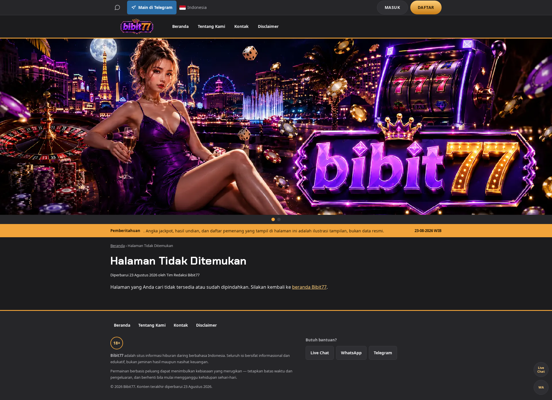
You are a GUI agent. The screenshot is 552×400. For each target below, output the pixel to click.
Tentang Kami (211, 26)
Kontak (241, 26)
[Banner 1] (273, 219)
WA (541, 387)
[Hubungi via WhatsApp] (117, 7)
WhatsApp (351, 352)
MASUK (392, 7)
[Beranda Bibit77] (136, 26)
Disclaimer (268, 26)
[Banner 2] (279, 219)
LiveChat (541, 369)
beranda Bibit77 (309, 287)
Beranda (180, 26)
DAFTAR (426, 7)
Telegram (383, 352)
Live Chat (319, 352)
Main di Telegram (155, 7)
